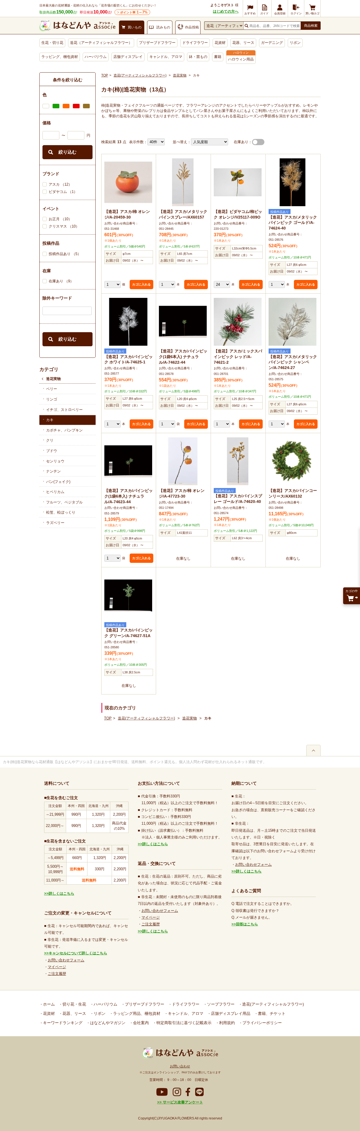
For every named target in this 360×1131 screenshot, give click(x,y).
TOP (104, 75)
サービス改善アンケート (182, 1102)
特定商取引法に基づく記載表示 (183, 1022)
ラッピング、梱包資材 (59, 57)
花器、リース (243, 43)
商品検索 (311, 26)
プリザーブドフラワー (157, 43)
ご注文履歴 (57, 974)
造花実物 (53, 379)
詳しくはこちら (61, 893)
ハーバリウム (96, 57)
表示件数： (138, 142)
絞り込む (67, 152)
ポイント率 (134, 12)
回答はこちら (247, 924)
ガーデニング (272, 43)
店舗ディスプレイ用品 (230, 1013)
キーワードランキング (62, 1022)
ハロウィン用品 (241, 59)
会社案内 (140, 1022)
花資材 (220, 43)
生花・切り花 (52, 43)
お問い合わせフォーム (66, 960)
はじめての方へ (225, 11)
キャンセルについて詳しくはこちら (78, 953)
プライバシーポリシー (261, 1022)
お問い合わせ (180, 1066)
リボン (295, 43)
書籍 (217, 57)
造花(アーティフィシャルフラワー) (140, 75)
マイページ (57, 967)
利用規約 (226, 1022)
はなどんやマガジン (107, 1022)
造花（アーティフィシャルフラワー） (101, 43)
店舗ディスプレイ (128, 57)
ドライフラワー (195, 43)
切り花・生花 (73, 1004)
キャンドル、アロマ (165, 57)
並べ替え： (182, 142)
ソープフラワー (220, 1004)
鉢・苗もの (198, 57)
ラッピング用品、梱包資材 (136, 1013)
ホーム (48, 1004)
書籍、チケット (271, 1013)
